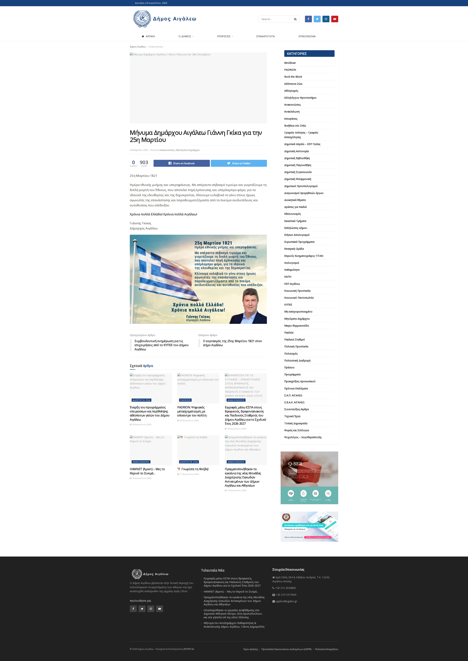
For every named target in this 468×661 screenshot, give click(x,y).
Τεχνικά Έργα (292, 416)
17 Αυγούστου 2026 (189, 474)
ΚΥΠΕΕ (288, 304)
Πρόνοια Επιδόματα (296, 388)
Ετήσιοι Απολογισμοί (297, 235)
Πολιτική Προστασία (296, 346)
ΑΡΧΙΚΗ (150, 36)
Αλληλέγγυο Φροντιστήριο (300, 97)
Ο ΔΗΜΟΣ (185, 36)
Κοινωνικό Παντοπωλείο (299, 297)
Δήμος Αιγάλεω (138, 46)
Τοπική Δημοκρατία (295, 423)
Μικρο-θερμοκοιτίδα (296, 325)
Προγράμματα (292, 374)
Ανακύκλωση (292, 111)
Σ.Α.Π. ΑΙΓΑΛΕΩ (293, 395)
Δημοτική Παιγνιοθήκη (297, 165)
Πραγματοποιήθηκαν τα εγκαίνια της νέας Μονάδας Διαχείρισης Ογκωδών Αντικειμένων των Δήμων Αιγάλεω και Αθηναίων (243, 477)
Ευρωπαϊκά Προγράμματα (299, 241)
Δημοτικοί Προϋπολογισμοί (301, 186)
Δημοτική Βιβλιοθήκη (297, 158)
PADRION (185, 400)
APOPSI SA (188, 649)
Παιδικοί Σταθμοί (294, 339)
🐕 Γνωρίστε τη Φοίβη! (192, 469)
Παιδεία (288, 332)
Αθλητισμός (291, 90)
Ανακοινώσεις (156, 46)
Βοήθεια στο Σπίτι (295, 125)
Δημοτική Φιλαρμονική (297, 179)
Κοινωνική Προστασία (297, 290)
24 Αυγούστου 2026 (141, 424)
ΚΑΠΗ (287, 276)
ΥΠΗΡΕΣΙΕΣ (224, 36)
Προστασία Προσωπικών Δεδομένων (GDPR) (286, 649)
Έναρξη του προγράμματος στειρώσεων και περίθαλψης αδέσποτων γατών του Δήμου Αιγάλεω (149, 413)
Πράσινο (289, 367)
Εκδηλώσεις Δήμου (295, 228)
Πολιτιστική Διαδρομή (297, 360)
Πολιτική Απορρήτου (326, 649)
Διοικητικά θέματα (295, 200)
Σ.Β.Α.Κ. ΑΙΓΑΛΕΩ (294, 402)
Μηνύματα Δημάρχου (188, 150)
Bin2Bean (290, 62)
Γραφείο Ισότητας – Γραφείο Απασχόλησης (301, 135)
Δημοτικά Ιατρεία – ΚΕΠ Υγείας (302, 144)
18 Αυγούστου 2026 (236, 428)
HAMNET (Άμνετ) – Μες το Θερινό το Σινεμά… (147, 471)
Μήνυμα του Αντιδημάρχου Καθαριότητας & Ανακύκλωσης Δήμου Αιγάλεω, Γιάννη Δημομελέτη (234, 624)
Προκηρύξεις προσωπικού (300, 381)
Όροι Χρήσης (251, 649)
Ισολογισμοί (291, 262)
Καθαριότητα (291, 269)
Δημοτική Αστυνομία (296, 151)
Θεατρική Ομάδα (294, 248)
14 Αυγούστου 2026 (236, 490)
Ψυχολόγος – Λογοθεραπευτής (303, 437)
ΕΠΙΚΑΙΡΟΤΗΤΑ (265, 36)
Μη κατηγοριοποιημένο (298, 311)
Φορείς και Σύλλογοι (296, 430)
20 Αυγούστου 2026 (189, 420)
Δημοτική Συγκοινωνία (298, 172)
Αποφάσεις (290, 118)
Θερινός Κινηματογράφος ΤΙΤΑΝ (303, 256)
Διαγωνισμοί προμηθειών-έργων (304, 193)
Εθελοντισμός (292, 214)
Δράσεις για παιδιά (295, 207)
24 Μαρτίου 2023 (139, 150)
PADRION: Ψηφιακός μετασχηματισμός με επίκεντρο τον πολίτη (192, 411)
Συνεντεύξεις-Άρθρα (296, 409)
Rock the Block (293, 76)
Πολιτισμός (291, 353)
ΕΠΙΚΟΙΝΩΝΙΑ (307, 36)
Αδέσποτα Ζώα (141, 400)
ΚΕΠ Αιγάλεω (292, 283)
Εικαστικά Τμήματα (295, 221)
